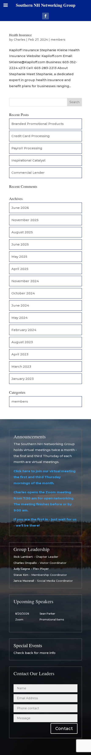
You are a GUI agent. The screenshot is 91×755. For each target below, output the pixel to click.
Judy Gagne (22, 568)
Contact (64, 728)
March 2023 (21, 366)
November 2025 (25, 220)
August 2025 (22, 232)
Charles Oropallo (25, 562)
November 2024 (25, 281)
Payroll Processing (26, 148)
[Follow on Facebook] (45, 16)
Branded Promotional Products (37, 124)
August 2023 (22, 342)
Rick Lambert (23, 556)
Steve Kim (21, 574)
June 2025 (20, 244)
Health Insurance (20, 35)
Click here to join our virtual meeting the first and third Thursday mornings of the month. (45, 477)
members (58, 39)
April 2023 (19, 354)
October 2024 (23, 293)
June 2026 (20, 208)
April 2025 (19, 269)
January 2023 (22, 379)
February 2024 (23, 330)
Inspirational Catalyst (28, 160)
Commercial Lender (28, 173)
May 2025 (19, 257)
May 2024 (19, 318)
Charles (19, 39)
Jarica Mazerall (24, 580)
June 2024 (20, 305)
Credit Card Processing (30, 136)
